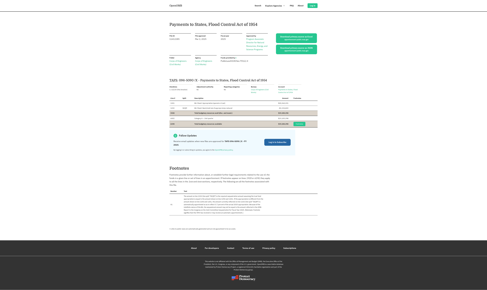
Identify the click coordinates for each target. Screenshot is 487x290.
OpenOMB (175, 5)
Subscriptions (289, 248)
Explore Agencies (273, 5)
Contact (230, 248)
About (300, 5)
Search (258, 5)
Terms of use (248, 248)
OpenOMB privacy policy (224, 150)
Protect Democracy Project (226, 267)
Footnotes (299, 124)
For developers (212, 248)
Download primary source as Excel (296, 38)
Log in (312, 5)
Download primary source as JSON (296, 49)
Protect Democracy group (243, 270)
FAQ (292, 5)
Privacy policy (268, 248)
